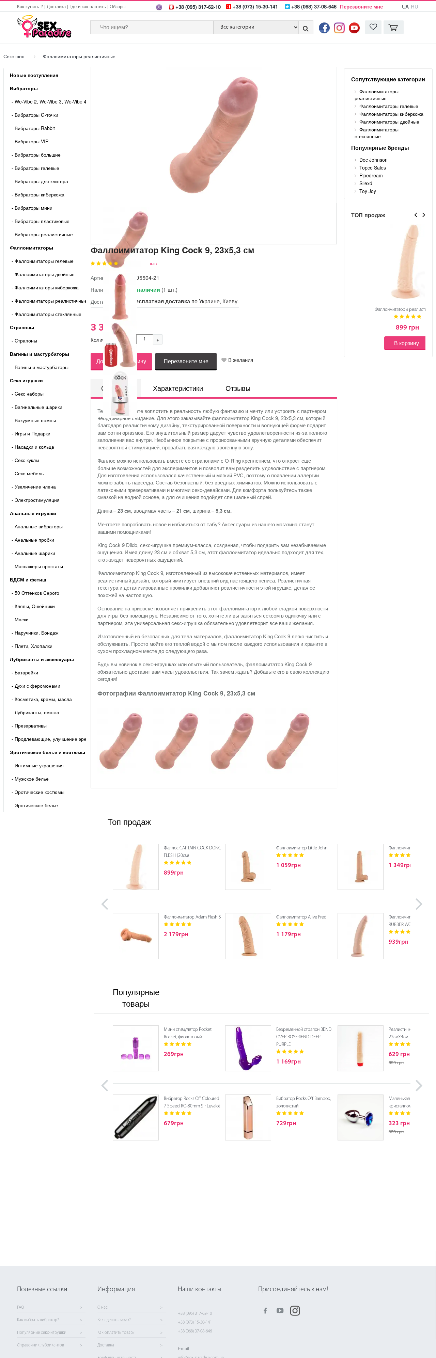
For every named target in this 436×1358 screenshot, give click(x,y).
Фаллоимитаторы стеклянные (46, 313)
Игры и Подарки (31, 433)
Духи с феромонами (36, 685)
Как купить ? (30, 6)
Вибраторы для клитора (40, 181)
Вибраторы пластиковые (40, 221)
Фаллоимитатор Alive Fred (301, 917)
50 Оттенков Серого (35, 592)
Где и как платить (87, 6)
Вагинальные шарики (37, 406)
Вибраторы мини (32, 207)
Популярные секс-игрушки (41, 1333)
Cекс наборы (28, 393)
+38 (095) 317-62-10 (195, 1313)
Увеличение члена (34, 486)
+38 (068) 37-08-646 (195, 1331)
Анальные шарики (33, 552)
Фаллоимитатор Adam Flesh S (192, 917)
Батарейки (25, 672)
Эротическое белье (35, 805)
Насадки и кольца (33, 446)
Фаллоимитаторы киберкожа (45, 287)
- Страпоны (24, 340)
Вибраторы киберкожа (38, 194)
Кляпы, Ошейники (33, 606)
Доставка (56, 6)
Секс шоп (14, 56)
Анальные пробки (33, 539)
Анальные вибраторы (37, 526)
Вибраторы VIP (30, 141)
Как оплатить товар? (116, 1333)
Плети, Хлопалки (32, 645)
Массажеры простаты (37, 566)
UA (405, 6)
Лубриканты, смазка (35, 712)
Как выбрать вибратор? (38, 1320)
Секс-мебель (28, 473)
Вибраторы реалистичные (42, 234)
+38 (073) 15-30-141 (195, 1322)
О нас (102, 1308)
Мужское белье (30, 778)
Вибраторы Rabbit (33, 128)
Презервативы (29, 725)
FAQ (20, 1308)
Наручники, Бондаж (35, 632)
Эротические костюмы (38, 791)
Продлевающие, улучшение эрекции (49, 738)
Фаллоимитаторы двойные (43, 274)
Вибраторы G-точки (35, 114)
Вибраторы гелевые (35, 167)
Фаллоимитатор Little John (302, 848)
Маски (20, 619)
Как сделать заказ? (114, 1320)
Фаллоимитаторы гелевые (43, 260)
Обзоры (117, 6)
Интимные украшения (38, 765)
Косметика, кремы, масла (42, 699)
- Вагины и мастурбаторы (40, 367)
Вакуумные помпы (34, 420)
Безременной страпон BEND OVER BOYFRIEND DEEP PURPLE (303, 1037)
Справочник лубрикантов (40, 1345)
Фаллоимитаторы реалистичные (79, 56)
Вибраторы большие (36, 154)
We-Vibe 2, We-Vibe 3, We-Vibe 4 (49, 101)
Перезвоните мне (361, 6)
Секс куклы (25, 460)
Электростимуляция (36, 499)
